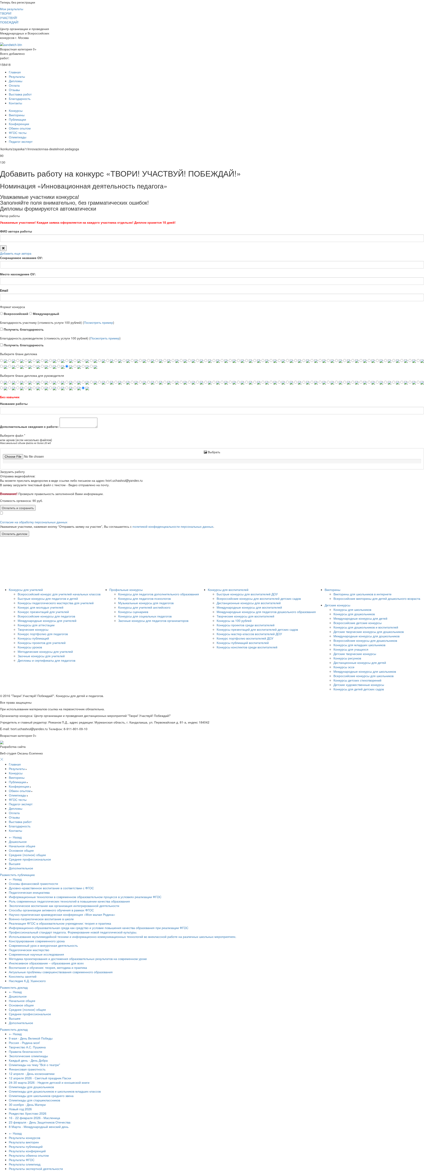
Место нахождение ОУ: (18, 274)
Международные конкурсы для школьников (364, 671)
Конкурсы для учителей (26, 589)
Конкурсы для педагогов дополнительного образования (158, 594)
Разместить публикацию (17, 874)
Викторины (17, 115)
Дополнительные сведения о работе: (29, 426)
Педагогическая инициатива (29, 892)
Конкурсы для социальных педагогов (145, 616)
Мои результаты (11, 9)
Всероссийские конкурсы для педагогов (46, 616)
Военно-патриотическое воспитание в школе (41, 919)
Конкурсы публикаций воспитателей (243, 642)
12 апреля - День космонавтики (32, 1073)
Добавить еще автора (15, 253)
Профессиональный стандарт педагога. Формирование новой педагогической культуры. (73, 932)
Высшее (15, 863)
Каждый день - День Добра (28, 1060)
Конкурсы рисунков (347, 658)
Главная (15, 72)
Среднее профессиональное (30, 859)
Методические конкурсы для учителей (45, 651)
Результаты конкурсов (24, 1137)
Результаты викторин (24, 1142)
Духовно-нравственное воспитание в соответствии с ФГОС (51, 888)
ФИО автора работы (16, 231)
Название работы (14, 403)
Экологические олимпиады (28, 1056)
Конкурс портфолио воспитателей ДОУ (245, 638)
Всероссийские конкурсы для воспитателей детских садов (259, 598)
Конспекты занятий (22, 976)
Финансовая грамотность (27, 1069)
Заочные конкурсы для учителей (41, 656)
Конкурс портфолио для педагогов (43, 634)
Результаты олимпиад (24, 1164)
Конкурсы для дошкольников (354, 614)
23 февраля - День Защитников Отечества (39, 1122)
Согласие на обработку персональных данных (33, 522)
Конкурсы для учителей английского (144, 607)
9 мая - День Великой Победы (31, 1038)
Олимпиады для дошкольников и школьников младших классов (55, 1091)
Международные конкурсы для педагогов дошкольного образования (266, 611)
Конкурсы (16, 110)
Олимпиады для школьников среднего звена (41, 1095)
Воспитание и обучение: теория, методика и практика (48, 967)
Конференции (19, 124)
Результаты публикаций (26, 1146)
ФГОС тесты (17, 132)
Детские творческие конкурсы (354, 653)
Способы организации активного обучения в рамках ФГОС (51, 910)
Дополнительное (21, 868)
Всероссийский (15, 313)
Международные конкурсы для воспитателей (249, 607)
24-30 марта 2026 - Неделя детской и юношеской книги (49, 1082)
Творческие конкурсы (33, 629)
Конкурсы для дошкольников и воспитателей (365, 627)
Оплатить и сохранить (18, 508)
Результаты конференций (27, 1151)
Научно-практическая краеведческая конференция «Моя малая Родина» (62, 914)
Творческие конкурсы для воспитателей (245, 616)
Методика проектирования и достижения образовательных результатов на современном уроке (78, 958)
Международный (45, 313)
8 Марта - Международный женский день (38, 1126)
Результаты (17, 76)
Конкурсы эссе (343, 667)
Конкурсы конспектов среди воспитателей (247, 647)
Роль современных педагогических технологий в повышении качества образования (69, 901)
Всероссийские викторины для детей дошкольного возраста (376, 598)
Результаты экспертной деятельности (36, 1168)
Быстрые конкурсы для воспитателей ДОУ (247, 594)
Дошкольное (18, 841)
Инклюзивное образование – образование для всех (46, 963)
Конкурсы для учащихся (350, 649)
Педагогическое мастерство (29, 950)
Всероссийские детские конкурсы (357, 623)
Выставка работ (20, 94)
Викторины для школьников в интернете (362, 594)
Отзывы (14, 90)
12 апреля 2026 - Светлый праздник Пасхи (40, 1078)
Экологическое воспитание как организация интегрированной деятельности (64, 905)
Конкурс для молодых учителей (40, 607)
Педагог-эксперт (20, 141)
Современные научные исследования (36, 954)
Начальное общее (22, 846)
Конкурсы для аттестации (36, 625)
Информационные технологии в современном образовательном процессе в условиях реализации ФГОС (85, 897)
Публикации (17, 119)
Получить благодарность (23, 329)
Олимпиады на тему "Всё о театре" (34, 1065)
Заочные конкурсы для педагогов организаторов (153, 620)
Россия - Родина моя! (24, 1042)
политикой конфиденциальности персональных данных (172, 526)
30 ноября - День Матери (27, 1104)
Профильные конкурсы (126, 589)
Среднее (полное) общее (27, 855)
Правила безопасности (25, 1051)
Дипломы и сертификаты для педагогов (46, 660)
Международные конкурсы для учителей (47, 620)
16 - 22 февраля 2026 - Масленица (34, 1118)
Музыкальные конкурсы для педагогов (146, 603)
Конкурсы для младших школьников (359, 645)
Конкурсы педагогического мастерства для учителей (56, 603)
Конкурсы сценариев (133, 611)
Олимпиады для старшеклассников (34, 1100)
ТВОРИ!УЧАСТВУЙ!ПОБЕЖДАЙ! (9, 17)
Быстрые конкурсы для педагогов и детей (48, 598)
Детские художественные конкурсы (358, 684)
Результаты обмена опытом (29, 1155)
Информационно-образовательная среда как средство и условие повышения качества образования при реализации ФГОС (98, 927)
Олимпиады (17, 137)
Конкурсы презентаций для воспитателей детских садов (257, 629)
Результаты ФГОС (21, 1160)
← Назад (15, 837)
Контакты (15, 103)
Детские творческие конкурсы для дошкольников (368, 631)
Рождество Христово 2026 (27, 1113)
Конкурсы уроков (30, 647)
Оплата (14, 85)
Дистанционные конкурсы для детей (359, 662)
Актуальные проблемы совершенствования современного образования (61, 972)
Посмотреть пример (98, 322)
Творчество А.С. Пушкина (27, 1047)
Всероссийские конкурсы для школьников (363, 676)
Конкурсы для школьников (352, 609)
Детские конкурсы (337, 605)
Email (4, 290)
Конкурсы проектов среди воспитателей (245, 625)
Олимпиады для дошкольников (31, 1087)
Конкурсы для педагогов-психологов (144, 598)
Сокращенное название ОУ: (21, 257)
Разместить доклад (14, 987)
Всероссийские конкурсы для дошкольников (365, 640)
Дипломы (15, 81)
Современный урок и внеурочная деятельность (43, 945)
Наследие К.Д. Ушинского (27, 981)
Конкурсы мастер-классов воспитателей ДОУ (249, 634)
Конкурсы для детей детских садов (358, 689)
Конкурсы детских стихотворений (357, 680)
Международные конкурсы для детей (360, 618)
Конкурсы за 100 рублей (234, 620)
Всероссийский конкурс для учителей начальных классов (59, 594)
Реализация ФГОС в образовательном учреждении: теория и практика (60, 923)
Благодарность (19, 98)
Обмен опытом (20, 128)
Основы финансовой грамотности (33, 883)
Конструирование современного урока (37, 941)
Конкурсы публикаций (33, 638)
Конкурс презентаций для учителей (43, 611)
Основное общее (21, 850)
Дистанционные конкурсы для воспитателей (249, 603)
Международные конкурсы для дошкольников (366, 636)
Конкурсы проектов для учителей (42, 642)
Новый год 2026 (20, 1109)
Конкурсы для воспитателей (228, 589)
